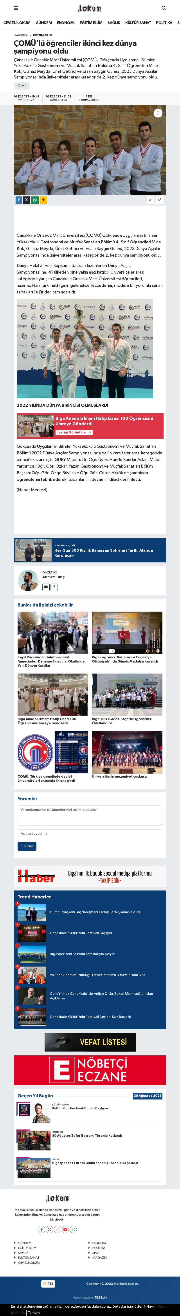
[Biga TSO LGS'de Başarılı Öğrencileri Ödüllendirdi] (127, 694)
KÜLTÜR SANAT (138, 23)
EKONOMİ (66, 23)
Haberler (21, 35)
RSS (50, 1283)
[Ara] (164, 8)
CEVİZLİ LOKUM (16, 23)
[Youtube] (65, 1229)
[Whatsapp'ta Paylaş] (35, 200)
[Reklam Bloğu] (90, 876)
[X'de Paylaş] (26, 200)
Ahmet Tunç (53, 577)
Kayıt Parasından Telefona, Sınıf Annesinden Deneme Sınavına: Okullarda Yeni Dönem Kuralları (51, 661)
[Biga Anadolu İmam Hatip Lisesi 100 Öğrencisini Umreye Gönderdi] (53, 694)
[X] (49, 1229)
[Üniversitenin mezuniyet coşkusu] (127, 752)
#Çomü (21, 85)
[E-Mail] (46, 587)
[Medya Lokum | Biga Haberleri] (89, 8)
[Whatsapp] (73, 1229)
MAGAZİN (99, 1257)
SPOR (96, 1252)
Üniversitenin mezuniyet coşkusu (119, 776)
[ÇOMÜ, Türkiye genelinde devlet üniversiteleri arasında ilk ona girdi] (53, 752)
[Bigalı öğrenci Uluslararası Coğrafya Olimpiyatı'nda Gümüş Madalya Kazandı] (127, 633)
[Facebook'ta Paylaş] (19, 200)
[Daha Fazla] (43, 200)
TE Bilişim (100, 1297)
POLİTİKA (164, 23)
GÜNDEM (44, 23)
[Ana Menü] (16, 8)
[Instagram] (57, 1229)
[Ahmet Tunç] (28, 580)
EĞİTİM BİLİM (91, 23)
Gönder (27, 846)
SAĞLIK (114, 23)
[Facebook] (54, 587)
